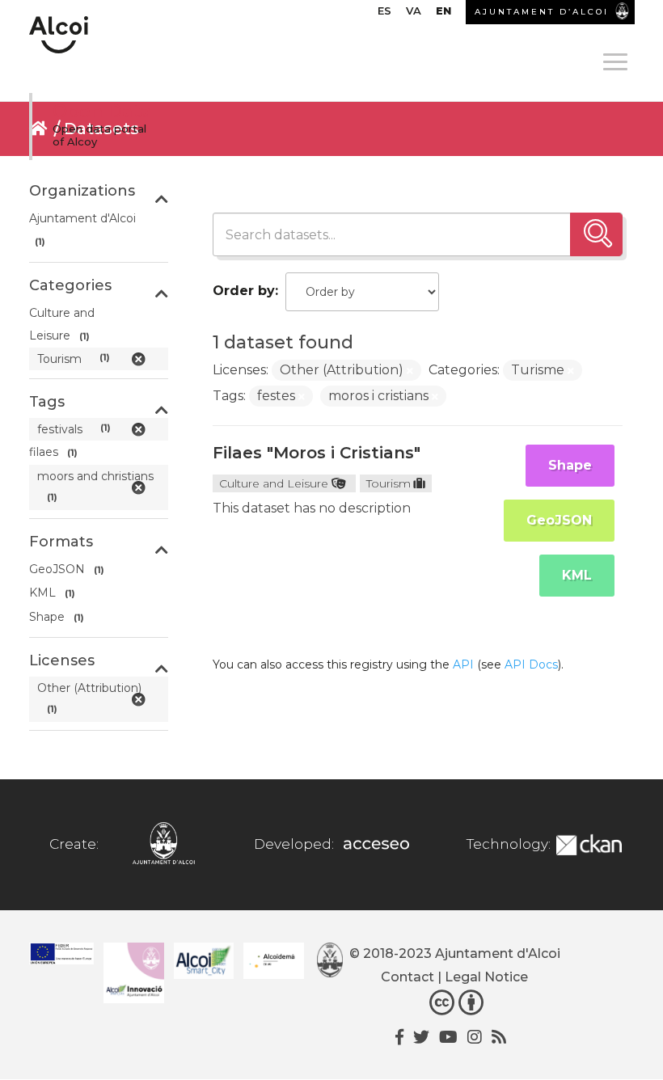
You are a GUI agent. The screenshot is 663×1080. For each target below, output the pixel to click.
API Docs (531, 664)
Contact (407, 977)
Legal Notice (486, 977)
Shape (570, 465)
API (463, 664)
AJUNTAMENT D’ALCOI (542, 11)
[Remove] (410, 371)
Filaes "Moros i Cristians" (316, 452)
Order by (244, 290)
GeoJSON (559, 520)
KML (577, 575)
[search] (596, 234)
